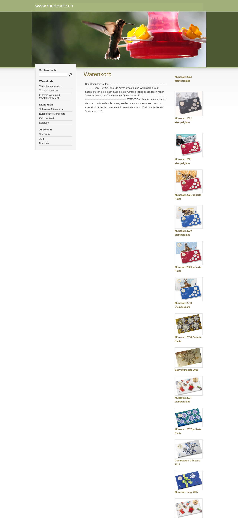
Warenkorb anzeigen (50, 86)
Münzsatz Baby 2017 (186, 492)
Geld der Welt (46, 118)
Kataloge (44, 122)
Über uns (44, 143)
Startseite (44, 134)
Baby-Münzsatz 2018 (186, 369)
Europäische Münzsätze (52, 113)
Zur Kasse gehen (48, 90)
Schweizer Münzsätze (51, 109)
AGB (41, 138)
